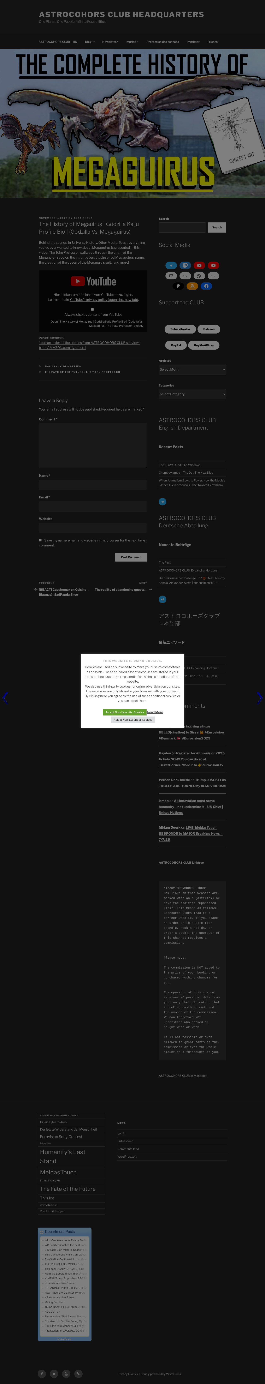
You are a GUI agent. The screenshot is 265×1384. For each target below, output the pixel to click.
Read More (155, 712)
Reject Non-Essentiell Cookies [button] (133, 719)
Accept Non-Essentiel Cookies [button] (124, 712)
